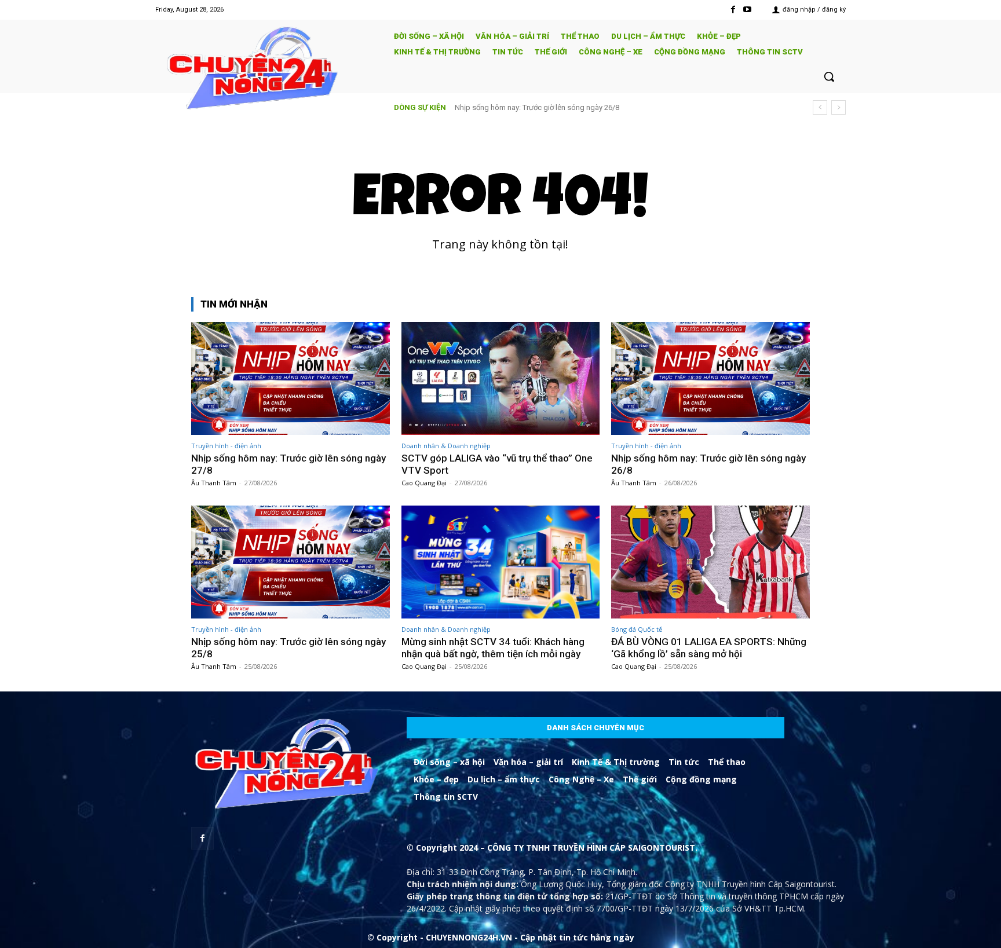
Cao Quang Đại (424, 482)
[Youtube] (747, 9)
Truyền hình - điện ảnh (226, 445)
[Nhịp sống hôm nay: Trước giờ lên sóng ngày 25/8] (290, 562)
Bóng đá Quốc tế (636, 629)
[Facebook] (733, 9)
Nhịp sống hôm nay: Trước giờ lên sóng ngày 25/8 (547, 107)
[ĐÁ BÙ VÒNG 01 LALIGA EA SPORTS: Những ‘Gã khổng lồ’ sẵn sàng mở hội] (710, 562)
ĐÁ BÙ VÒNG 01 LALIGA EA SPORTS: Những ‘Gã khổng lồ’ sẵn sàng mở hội (708, 647)
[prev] (820, 107)
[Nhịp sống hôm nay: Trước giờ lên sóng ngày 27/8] (290, 378)
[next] (838, 107)
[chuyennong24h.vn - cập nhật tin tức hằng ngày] (266, 70)
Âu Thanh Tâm (213, 482)
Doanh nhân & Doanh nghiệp (446, 445)
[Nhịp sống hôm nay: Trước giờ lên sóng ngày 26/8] (710, 378)
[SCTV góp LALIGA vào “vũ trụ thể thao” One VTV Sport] (500, 378)
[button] (829, 76)
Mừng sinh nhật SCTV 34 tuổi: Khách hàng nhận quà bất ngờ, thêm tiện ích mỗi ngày (492, 647)
